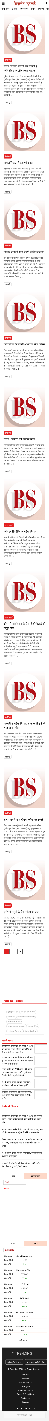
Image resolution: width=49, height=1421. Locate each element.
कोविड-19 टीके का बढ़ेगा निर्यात (20, 531)
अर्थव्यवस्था (23, 9)
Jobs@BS (25, 1386)
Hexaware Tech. (24, 1270)
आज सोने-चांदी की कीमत (28, 1012)
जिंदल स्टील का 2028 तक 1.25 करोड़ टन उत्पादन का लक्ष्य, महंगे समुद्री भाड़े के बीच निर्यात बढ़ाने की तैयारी (17, 1072)
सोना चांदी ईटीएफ (33, 1026)
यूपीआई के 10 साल (13, 1012)
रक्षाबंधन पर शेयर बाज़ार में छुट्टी (16, 1026)
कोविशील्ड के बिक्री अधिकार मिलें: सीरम (24, 344)
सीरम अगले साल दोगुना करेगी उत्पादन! (23, 819)
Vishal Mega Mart (24, 1256)
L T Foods (25, 1284)
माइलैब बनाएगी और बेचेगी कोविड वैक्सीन (24, 252)
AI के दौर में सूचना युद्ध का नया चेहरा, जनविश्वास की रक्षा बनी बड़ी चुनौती (22, 1154)
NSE (36, 1243)
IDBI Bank (24, 1298)
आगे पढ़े (7, 103)
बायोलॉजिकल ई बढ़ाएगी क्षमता (18, 162)
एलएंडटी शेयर (11, 1017)
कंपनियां (41, 9)
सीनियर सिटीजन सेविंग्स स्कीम (26, 1017)
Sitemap (25, 1402)
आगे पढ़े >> (23, 1340)
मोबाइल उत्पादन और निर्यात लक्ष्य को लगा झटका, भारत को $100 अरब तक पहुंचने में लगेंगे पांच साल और (17, 1060)
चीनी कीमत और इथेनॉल (29, 1031)
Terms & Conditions (25, 1394)
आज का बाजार (35, 1176)
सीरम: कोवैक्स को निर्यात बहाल (19, 439)
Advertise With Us (25, 1390)
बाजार (33, 9)
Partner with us (25, 1382)
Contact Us (25, 1398)
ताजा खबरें (5, 9)
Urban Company (24, 1312)
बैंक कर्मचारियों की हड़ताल (15, 1021)
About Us (25, 1375)
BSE (13, 1243)
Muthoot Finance (24, 1326)
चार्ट (13, 1176)
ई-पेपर (14, 9)
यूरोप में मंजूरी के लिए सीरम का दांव (21, 912)
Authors (25, 1379)
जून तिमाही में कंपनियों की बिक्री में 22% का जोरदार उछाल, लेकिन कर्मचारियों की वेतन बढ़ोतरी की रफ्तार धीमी (17, 1049)
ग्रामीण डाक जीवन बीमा (14, 1031)
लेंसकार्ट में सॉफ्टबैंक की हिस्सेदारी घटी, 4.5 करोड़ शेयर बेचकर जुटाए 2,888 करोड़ (17, 1095)
